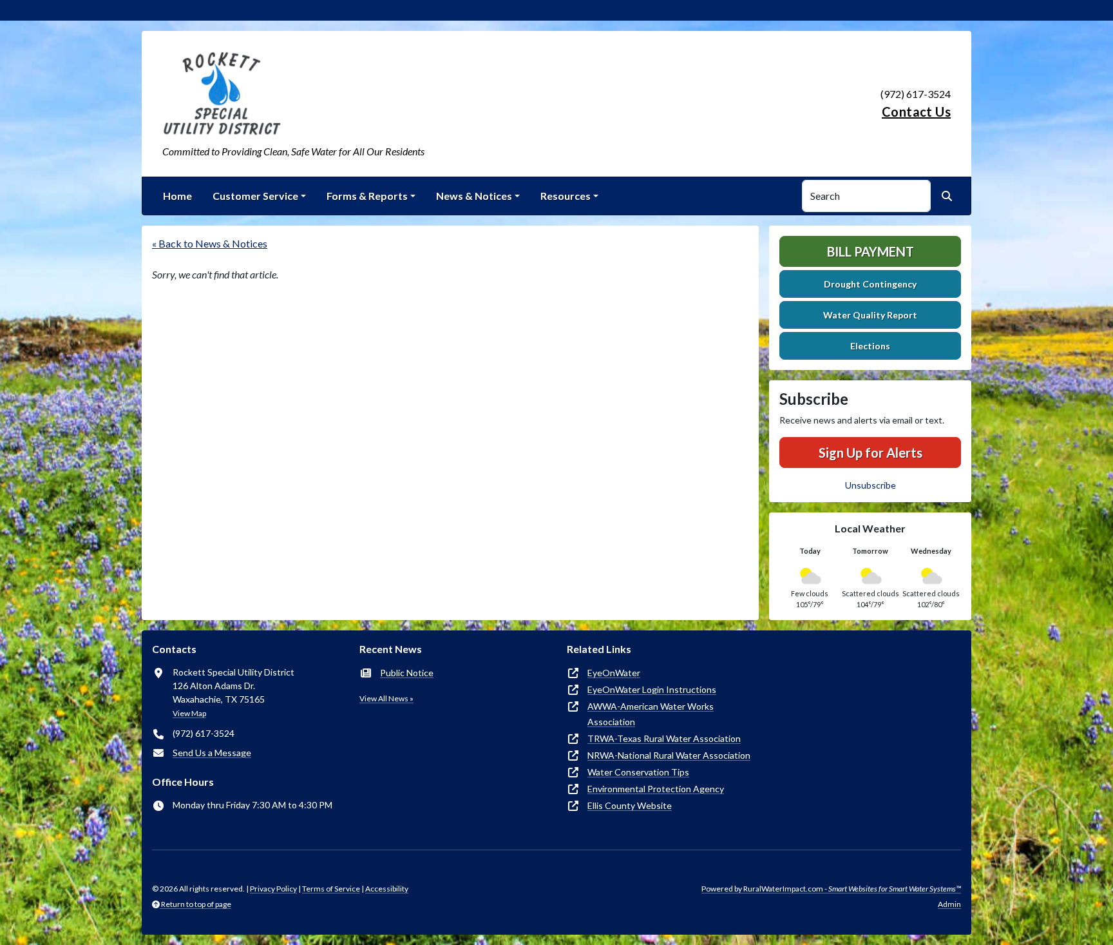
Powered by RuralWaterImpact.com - (831, 888)
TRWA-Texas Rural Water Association (664, 738)
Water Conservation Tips (638, 771)
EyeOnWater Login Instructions (651, 689)
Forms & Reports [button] (367, 196)
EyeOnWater (613, 672)
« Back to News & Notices (209, 243)
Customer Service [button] (255, 196)
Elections (870, 345)
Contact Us (916, 111)
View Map (189, 713)
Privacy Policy (273, 888)
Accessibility (386, 888)
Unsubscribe (870, 485)
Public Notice (406, 672)
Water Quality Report (870, 314)
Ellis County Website (629, 805)
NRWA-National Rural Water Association (668, 755)
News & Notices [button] (474, 196)
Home (177, 196)
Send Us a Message (212, 752)
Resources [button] (565, 196)
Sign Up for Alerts (870, 452)
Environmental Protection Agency (655, 788)
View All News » (386, 698)
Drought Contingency (870, 283)
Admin (949, 904)
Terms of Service (331, 888)
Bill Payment (870, 251)
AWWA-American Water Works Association (650, 714)
